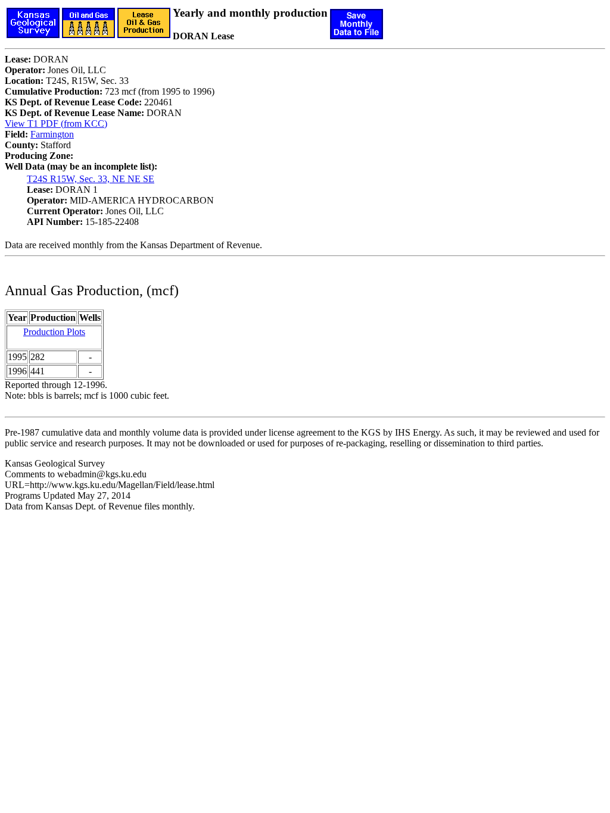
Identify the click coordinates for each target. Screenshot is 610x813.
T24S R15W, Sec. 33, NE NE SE (90, 179)
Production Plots (54, 332)
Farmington (52, 134)
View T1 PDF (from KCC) (56, 123)
